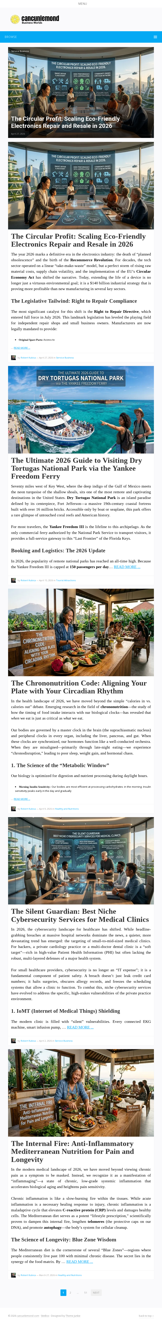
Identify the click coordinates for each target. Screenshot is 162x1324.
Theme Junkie (73, 1315)
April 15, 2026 (46, 580)
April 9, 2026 (45, 808)
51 (86, 1292)
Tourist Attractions (66, 580)
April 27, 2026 (18, 133)
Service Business (20, 51)
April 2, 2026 (45, 1040)
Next (96, 1292)
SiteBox (45, 1315)
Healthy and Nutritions (67, 808)
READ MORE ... (22, 348)
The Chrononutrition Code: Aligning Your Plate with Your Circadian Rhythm (79, 687)
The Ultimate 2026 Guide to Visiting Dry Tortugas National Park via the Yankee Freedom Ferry (76, 468)
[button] (81, 4)
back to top (145, 1315)
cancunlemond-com (28, 1315)
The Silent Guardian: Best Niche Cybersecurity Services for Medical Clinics (80, 915)
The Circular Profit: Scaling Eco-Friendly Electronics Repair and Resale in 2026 (78, 240)
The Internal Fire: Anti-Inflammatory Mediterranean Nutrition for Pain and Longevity (72, 1151)
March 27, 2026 (47, 1275)
